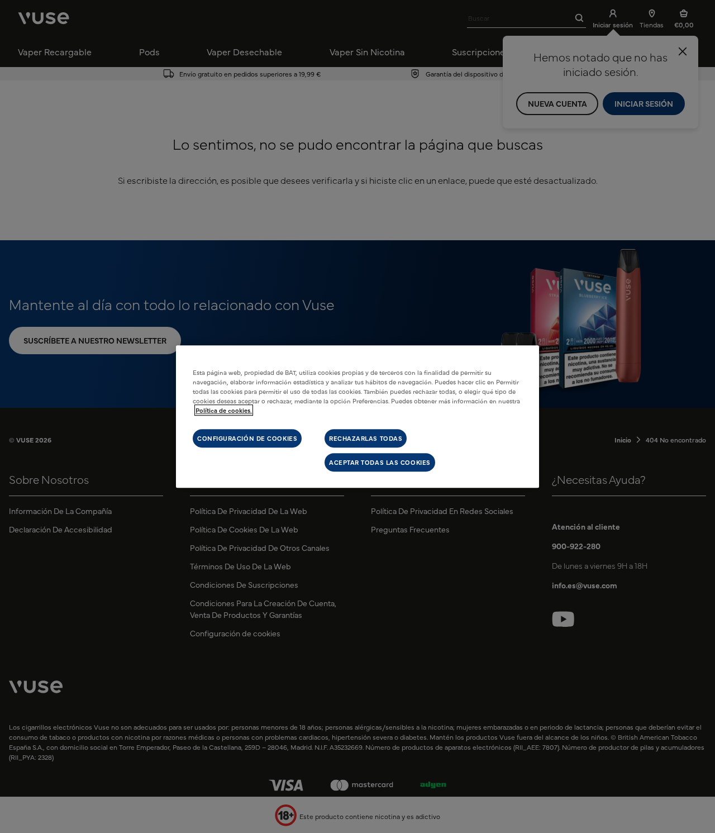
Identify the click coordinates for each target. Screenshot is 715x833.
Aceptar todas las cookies (380, 462)
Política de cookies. (224, 410)
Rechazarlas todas (365, 438)
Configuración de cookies (247, 438)
